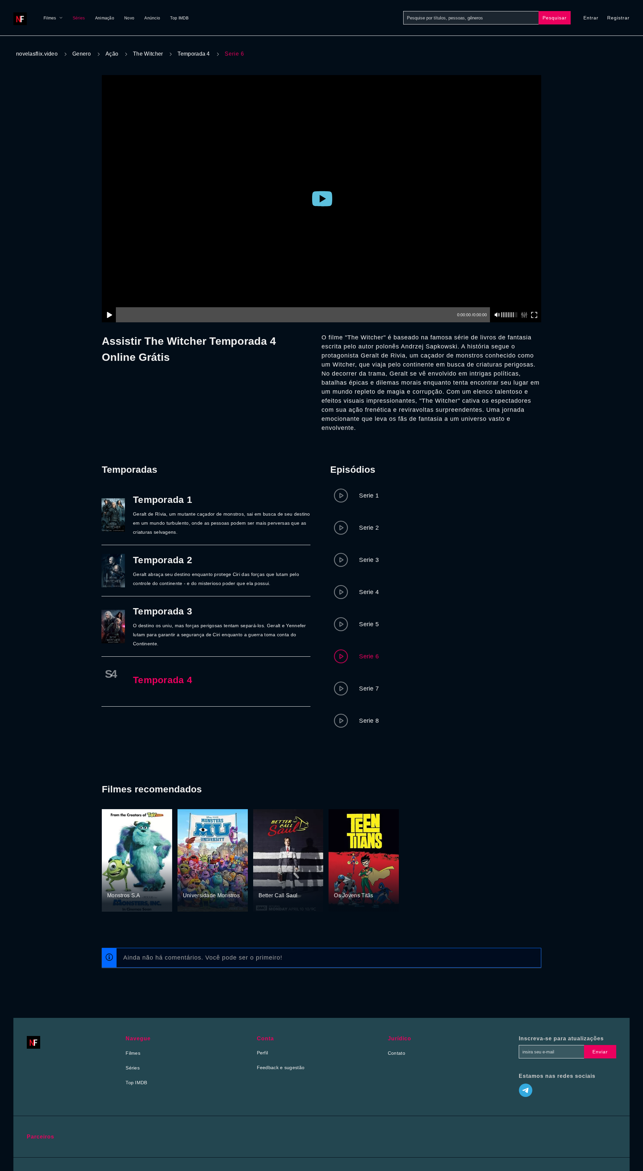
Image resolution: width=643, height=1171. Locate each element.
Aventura (367, 883)
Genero (81, 54)
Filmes (50, 18)
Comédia (140, 883)
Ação (111, 54)
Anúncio (152, 18)
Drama (266, 883)
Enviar (600, 1051)
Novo (129, 18)
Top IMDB (179, 18)
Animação (104, 18)
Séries (79, 18)
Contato (396, 1053)
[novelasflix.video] (21, 17)
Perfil (262, 1052)
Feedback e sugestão (281, 1067)
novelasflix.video (37, 54)
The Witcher (148, 54)
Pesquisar (555, 17)
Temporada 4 (193, 54)
